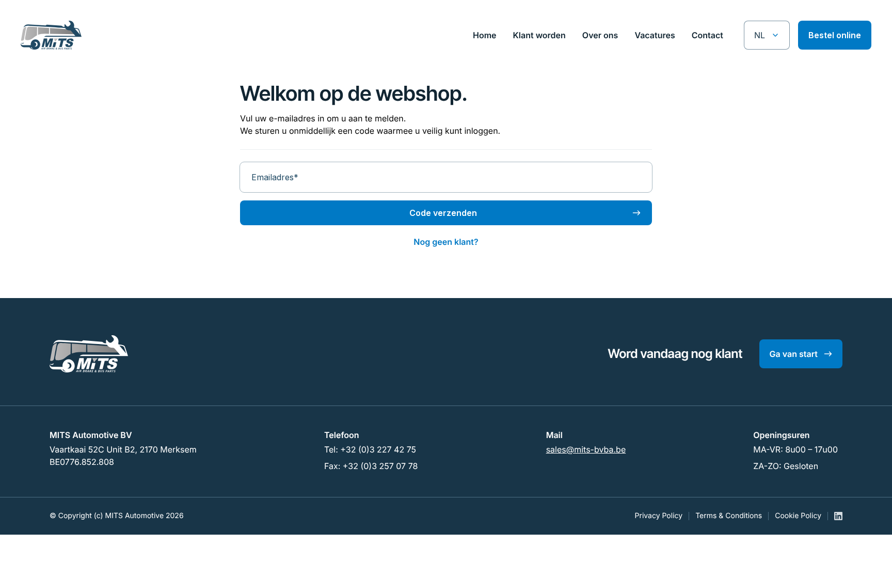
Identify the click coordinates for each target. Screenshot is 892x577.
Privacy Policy (659, 515)
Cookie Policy (798, 515)
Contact (707, 35)
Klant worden (539, 35)
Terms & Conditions (728, 515)
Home (485, 35)
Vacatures (654, 35)
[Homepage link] (61, 35)
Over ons (600, 35)
